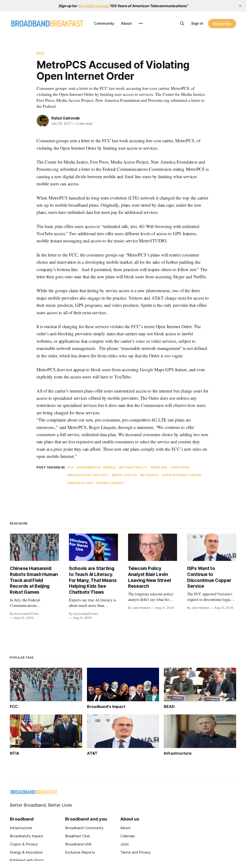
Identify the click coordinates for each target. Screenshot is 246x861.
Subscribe (222, 23)
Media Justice (124, 475)
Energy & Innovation (26, 852)
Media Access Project (88, 475)
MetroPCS (149, 475)
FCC (40, 53)
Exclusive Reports (80, 852)
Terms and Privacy (135, 852)
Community (104, 23)
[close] (240, 6)
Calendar (127, 836)
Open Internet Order (181, 475)
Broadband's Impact (26, 836)
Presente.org (80, 483)
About (126, 23)
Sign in (197, 23)
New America (88, 467)
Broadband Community (84, 828)
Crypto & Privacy (24, 844)
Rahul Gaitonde (65, 118)
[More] (141, 23)
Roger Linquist (110, 483)
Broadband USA (78, 844)
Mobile (109, 467)
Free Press (180, 467)
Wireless (159, 467)
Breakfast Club (77, 836)
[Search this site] (182, 23)
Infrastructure (21, 828)
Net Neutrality (133, 467)
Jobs (124, 844)
